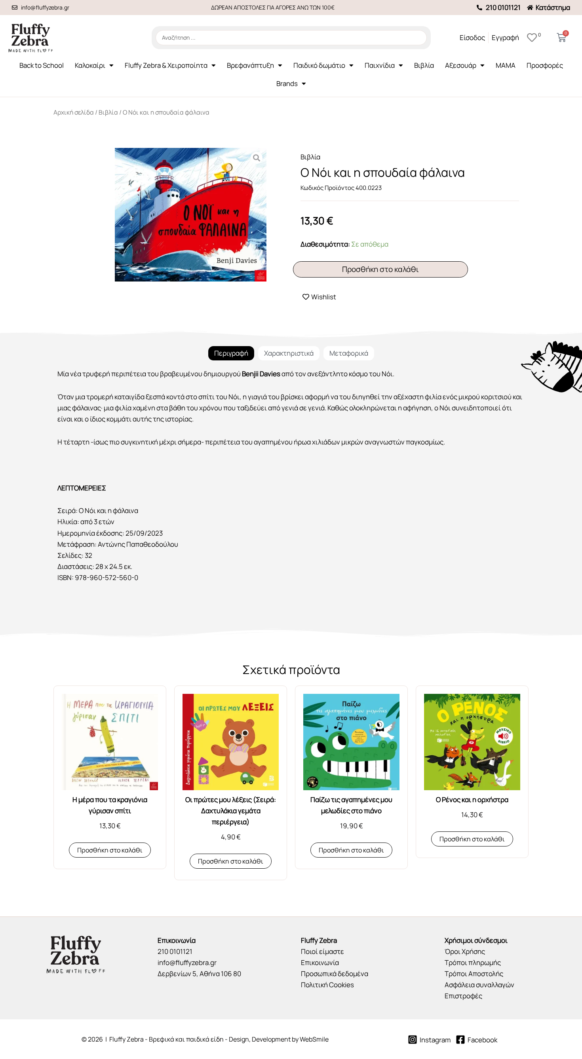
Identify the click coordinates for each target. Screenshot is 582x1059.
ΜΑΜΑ (505, 65)
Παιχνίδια (380, 65)
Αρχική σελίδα (73, 112)
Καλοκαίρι (90, 65)
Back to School (41, 65)
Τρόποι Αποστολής (474, 973)
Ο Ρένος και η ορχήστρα (472, 799)
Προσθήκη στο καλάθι (380, 269)
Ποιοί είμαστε (322, 951)
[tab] (231, 353)
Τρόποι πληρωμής (473, 962)
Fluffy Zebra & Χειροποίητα (166, 65)
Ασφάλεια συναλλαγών (479, 984)
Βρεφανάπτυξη (250, 65)
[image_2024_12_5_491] (190, 215)
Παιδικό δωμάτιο (319, 65)
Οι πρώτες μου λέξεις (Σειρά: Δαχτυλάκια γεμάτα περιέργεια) (230, 810)
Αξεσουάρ (460, 65)
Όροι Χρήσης (465, 951)
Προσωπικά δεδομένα (334, 973)
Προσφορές (545, 65)
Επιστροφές (463, 995)
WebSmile (314, 1039)
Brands (287, 83)
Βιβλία (424, 65)
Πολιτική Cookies (327, 984)
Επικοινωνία (320, 962)
